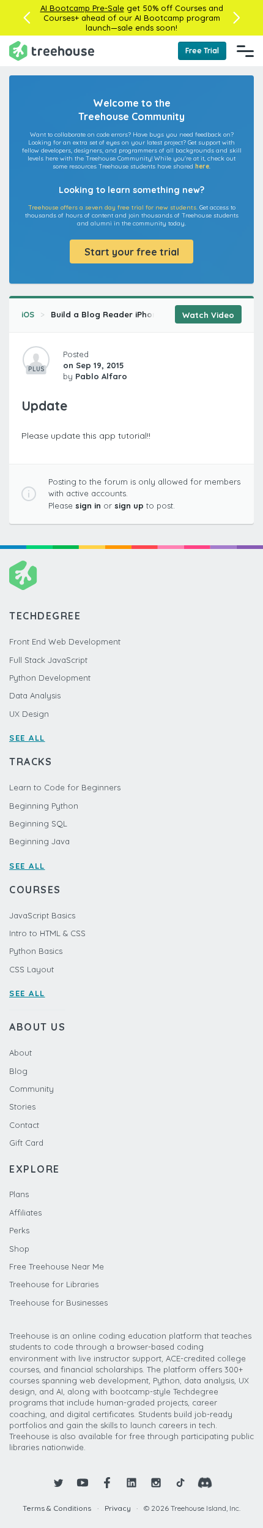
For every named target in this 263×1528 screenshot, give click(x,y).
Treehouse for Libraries (53, 1284)
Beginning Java (39, 841)
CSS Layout (31, 969)
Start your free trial (131, 252)
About (20, 1052)
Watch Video (208, 315)
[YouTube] (82, 1482)
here (202, 166)
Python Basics (35, 951)
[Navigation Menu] (245, 51)
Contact (24, 1125)
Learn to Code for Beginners (64, 787)
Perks (19, 1230)
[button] (26, 17)
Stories (22, 1106)
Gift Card (26, 1143)
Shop (19, 1249)
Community (31, 1089)
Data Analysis (35, 695)
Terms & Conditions (57, 1508)
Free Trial (202, 50)
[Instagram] (156, 1482)
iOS (27, 314)
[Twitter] (58, 1482)
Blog (18, 1071)
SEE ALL (27, 738)
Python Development (50, 678)
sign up (129, 505)
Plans (19, 1194)
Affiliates (25, 1212)
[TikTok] (180, 1482)
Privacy (118, 1508)
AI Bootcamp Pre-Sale (82, 8)
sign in (88, 505)
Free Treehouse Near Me (56, 1266)
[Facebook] (107, 1482)
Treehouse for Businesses (58, 1302)
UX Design (29, 714)
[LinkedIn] (131, 1482)
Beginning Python (43, 806)
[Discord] (204, 1482)
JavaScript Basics (42, 915)
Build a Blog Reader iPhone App (115, 314)
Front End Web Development (64, 641)
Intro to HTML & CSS (47, 933)
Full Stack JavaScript (48, 660)
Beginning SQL (38, 823)
